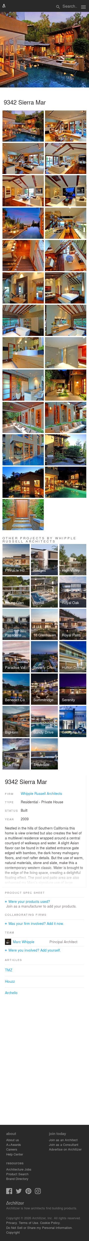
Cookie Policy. (50, 1222)
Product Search (17, 1174)
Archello (11, 992)
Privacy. (12, 1222)
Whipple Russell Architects (41, 793)
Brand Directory (17, 1178)
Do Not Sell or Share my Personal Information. (39, 1227)
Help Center (14, 1154)
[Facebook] (9, 1192)
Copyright (13, 1232)
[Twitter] (19, 1192)
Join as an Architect (63, 1139)
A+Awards (13, 1144)
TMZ (8, 969)
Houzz (10, 981)
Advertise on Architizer (65, 1149)
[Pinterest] (28, 1192)
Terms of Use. (29, 1222)
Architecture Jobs (18, 1169)
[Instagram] (38, 1192)
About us (12, 1139)
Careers (11, 1149)
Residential (29, 801)
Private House (52, 801)
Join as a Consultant (63, 1144)
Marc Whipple (23, 941)
